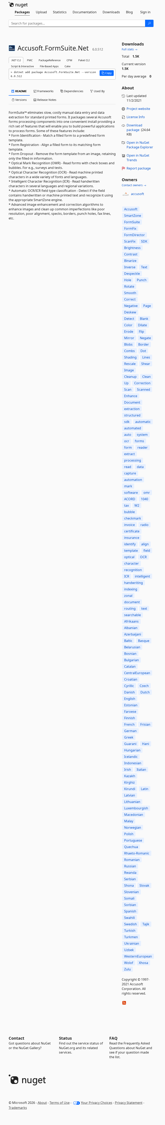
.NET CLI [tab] (16, 60)
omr (146, 492)
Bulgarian (131, 660)
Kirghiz (129, 782)
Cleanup (130, 376)
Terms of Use (60, 1102)
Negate (145, 338)
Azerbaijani (132, 634)
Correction (142, 383)
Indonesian (132, 763)
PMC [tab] (30, 60)
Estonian (130, 705)
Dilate (142, 325)
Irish (127, 769)
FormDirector (134, 235)
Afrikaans (131, 621)
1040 (144, 499)
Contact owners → (134, 185)
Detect (129, 318)
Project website (138, 108)
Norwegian (132, 827)
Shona (129, 885)
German (130, 731)
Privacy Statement (128, 1102)
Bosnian (130, 653)
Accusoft (130, 209)
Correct (130, 299)
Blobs (128, 344)
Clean (146, 376)
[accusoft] (125, 194)
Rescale (130, 364)
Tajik (145, 924)
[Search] (149, 23)
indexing (130, 589)
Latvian (129, 795)
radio (144, 525)
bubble (129, 512)
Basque (143, 640)
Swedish (130, 924)
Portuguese (133, 840)
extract (129, 454)
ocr (126, 441)
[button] (107, 73)
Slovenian (131, 892)
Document (132, 402)
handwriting (133, 583)
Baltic (128, 640)
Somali (129, 898)
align (145, 544)
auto (127, 434)
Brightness (132, 248)
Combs (129, 351)
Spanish (130, 911)
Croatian (130, 679)
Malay (128, 821)
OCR (143, 557)
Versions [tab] (20, 100)
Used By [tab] (99, 91)
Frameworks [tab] (45, 91)
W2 (136, 505)
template (131, 550)
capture (130, 473)
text (144, 608)
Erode (128, 331)
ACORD (129, 499)
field (146, 550)
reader (142, 447)
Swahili (129, 917)
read (127, 467)
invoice (129, 525)
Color (128, 325)
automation (133, 479)
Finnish (129, 718)
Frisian (145, 724)
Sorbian (130, 905)
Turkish (129, 930)
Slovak (144, 885)
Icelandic (131, 756)
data (140, 467)
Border (143, 344)
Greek (128, 737)
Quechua (131, 847)
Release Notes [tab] (46, 100)
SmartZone (132, 215)
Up (126, 383)
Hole (127, 280)
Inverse (129, 267)
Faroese (130, 711)
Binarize (130, 260)
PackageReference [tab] (50, 60)
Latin (144, 789)
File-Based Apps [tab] (49, 66)
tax (126, 505)
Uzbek (129, 950)
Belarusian (132, 647)
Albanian (130, 628)
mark (128, 486)
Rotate (129, 286)
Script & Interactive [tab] (22, 66)
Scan (127, 389)
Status (65, 1038)
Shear (145, 364)
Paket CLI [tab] (84, 60)
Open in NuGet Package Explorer (140, 144)
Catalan (130, 666)
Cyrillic (129, 686)
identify (130, 544)
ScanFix (129, 241)
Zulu (127, 969)
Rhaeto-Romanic (136, 853)
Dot (143, 351)
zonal (128, 595)
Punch (141, 280)
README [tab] (20, 91)
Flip (141, 331)
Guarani (130, 744)
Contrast (130, 254)
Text (144, 267)
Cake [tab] (67, 66)
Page (147, 306)
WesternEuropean (138, 956)
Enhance (130, 396)
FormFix (130, 228)
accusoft (137, 194)
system (142, 434)
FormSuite (132, 222)
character (131, 563)
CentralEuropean (137, 673)
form (128, 447)
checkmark (132, 518)
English (129, 698)
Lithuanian (132, 802)
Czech (144, 686)
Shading (130, 357)
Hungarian (132, 750)
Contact (16, 1038)
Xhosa (143, 963)
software (131, 492)
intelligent (142, 576)
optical (129, 557)
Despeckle (132, 273)
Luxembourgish (136, 808)
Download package (134, 127)
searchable (132, 615)
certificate (131, 531)
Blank (144, 318)
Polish (128, 834)
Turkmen (131, 937)
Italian (141, 769)
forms (139, 441)
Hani (145, 744)
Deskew (130, 312)
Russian (130, 866)
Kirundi (129, 789)
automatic (143, 421)
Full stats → (129, 49)
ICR (126, 576)
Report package (139, 168)
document (132, 602)
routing (130, 608)
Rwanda (130, 872)
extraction (132, 409)
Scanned (143, 389)
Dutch (145, 692)
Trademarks (18, 1107)
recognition (133, 570)
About (42, 1102)
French (129, 724)
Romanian (132, 859)
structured (132, 415)
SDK (144, 241)
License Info (136, 117)
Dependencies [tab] (73, 91)
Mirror (129, 338)
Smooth (130, 293)
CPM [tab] (69, 60)
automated (132, 428)
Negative (131, 306)
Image (129, 370)
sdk (127, 421)
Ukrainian (131, 943)
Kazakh (129, 776)
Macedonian (133, 814)
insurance (131, 537)
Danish (129, 692)
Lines (146, 357)
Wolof (128, 963)
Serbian (130, 879)
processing (132, 460)
